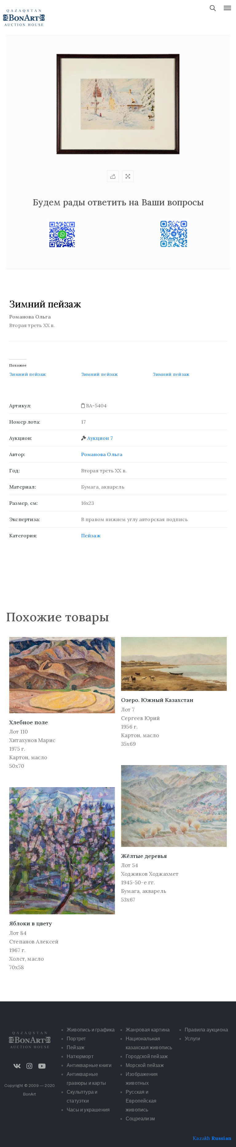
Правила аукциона (206, 1029)
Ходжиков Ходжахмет (150, 874)
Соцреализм (140, 1118)
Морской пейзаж (145, 1065)
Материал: (22, 487)
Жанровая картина (148, 1029)
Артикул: (20, 405)
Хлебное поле (28, 722)
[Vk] (17, 1066)
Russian (221, 1138)
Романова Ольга (102, 454)
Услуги (192, 1038)
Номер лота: (24, 422)
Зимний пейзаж (27, 374)
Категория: (23, 535)
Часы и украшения (88, 1109)
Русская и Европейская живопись (141, 1100)
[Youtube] (41, 1066)
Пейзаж (90, 535)
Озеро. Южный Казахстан (157, 699)
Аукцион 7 (100, 438)
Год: (14, 470)
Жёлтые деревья (144, 855)
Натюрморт (80, 1056)
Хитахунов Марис (32, 740)
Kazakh (201, 1138)
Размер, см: (23, 503)
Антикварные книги (89, 1065)
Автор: (17, 454)
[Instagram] (29, 1066)
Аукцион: (20, 438)
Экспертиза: (24, 519)
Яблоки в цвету (30, 923)
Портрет (76, 1038)
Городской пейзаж (147, 1056)
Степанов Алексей (33, 941)
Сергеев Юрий (140, 718)
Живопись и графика (91, 1029)
